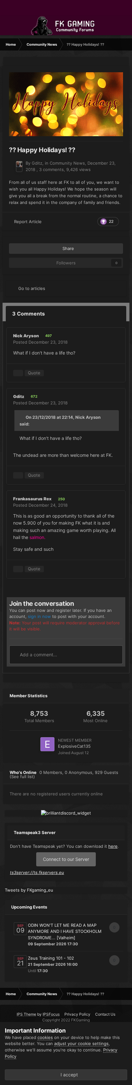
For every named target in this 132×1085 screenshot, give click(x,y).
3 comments (51, 169)
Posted (40, 342)
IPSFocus (51, 1014)
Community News (67, 163)
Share (67, 248)
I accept (68, 1074)
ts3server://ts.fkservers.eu (37, 872)
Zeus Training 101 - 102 (51, 958)
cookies (45, 1037)
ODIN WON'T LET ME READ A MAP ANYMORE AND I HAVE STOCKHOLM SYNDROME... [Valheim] (65, 931)
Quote (34, 372)
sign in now (39, 616)
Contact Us (105, 1014)
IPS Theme (26, 1014)
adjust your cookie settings (81, 1043)
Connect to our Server (66, 859)
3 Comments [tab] (28, 313)
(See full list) (22, 776)
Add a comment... (38, 654)
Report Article (28, 221)
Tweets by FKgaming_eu (29, 890)
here (113, 846)
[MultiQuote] (18, 373)
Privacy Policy (77, 1014)
